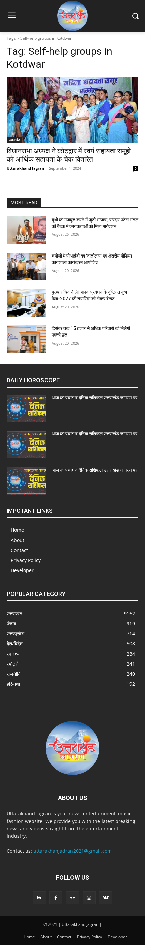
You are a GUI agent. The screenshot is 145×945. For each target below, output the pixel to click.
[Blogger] (39, 897)
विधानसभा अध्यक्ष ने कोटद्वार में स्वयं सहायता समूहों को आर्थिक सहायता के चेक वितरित (69, 155)
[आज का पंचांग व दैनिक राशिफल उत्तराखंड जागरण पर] (26, 408)
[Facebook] (55, 897)
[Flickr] (72, 897)
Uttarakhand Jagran (25, 168)
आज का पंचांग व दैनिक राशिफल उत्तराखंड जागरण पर (94, 397)
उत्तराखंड (14, 139)
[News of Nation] (72, 16)
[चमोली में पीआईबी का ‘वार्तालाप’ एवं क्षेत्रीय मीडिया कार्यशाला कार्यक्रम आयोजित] (26, 266)
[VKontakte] (105, 897)
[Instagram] (89, 897)
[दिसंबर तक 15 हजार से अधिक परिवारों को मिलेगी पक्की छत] (26, 339)
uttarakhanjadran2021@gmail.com (72, 851)
